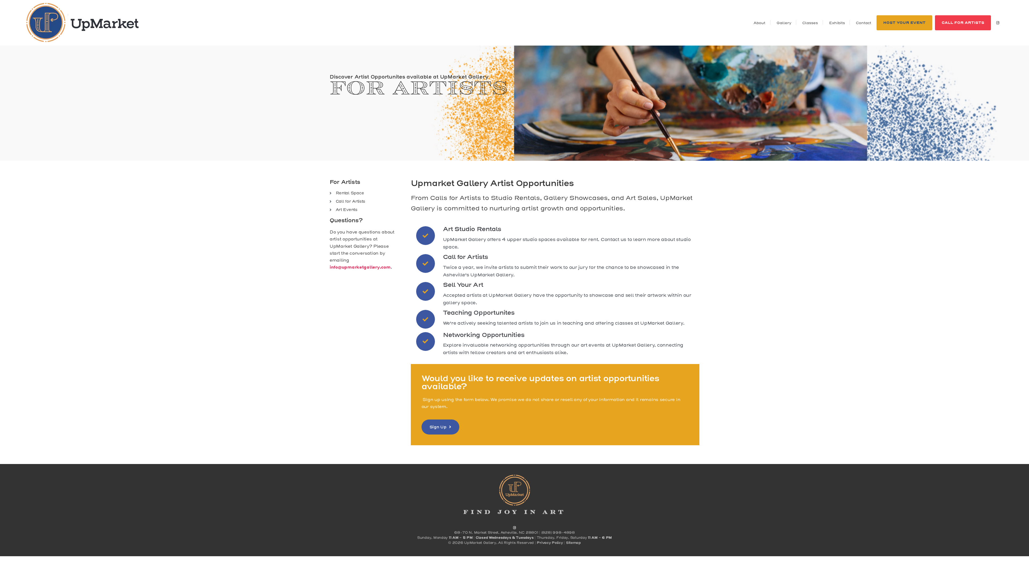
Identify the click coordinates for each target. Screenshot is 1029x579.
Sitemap (573, 543)
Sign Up (438, 427)
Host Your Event (904, 22)
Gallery (784, 23)
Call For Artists (963, 22)
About (759, 23)
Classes (810, 23)
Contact (863, 23)
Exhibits (837, 23)
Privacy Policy (550, 543)
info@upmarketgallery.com (360, 267)
